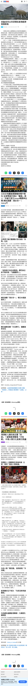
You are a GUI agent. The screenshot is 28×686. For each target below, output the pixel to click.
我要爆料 (16, 676)
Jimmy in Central (11, 642)
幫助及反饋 (16, 674)
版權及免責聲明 (17, 671)
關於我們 (3, 674)
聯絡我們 (3, 671)
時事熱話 (3, 205)
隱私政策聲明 (3, 676)
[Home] (6, 1)
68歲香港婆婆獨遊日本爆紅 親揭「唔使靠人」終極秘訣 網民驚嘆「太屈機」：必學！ (13, 389)
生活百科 (3, 442)
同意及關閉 (22, 681)
